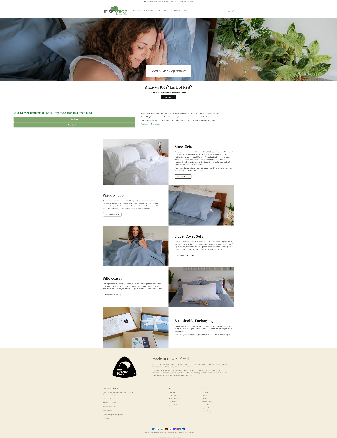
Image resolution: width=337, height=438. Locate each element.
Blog (170, 411)
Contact (204, 398)
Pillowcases (172, 401)
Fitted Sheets (173, 395)
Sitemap (106, 418)
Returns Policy (206, 411)
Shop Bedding (169, 97)
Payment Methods (207, 408)
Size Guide (205, 392)
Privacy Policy (206, 405)
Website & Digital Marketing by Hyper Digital (168, 437)
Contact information (189, 432)
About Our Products (74, 125)
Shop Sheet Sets (183, 176)
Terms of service (177, 432)
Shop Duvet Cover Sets (185, 255)
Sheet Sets (172, 392)
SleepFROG (150, 432)
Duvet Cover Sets (174, 398)
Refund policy (159, 432)
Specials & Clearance (175, 405)
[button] (136, 10)
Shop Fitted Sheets (112, 214)
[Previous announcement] (103, 1)
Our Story (74, 119)
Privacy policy (168, 432)
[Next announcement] (234, 1)
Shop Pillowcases (111, 295)
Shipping (205, 395)
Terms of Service (207, 401)
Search (171, 408)
